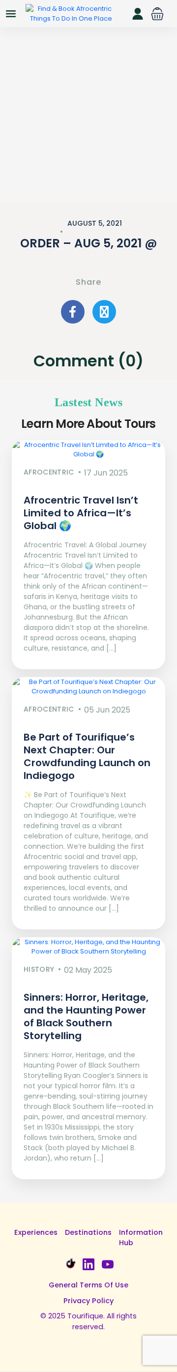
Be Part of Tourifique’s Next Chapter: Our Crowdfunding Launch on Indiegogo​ (87, 756)
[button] (157, 13)
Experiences (36, 1232)
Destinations (88, 1232)
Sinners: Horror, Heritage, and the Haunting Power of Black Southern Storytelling (86, 1016)
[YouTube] (108, 1264)
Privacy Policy (88, 1301)
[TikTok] (69, 1264)
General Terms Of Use (88, 1285)
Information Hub (141, 1237)
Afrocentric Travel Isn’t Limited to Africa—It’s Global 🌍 (81, 513)
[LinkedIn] (88, 1264)
